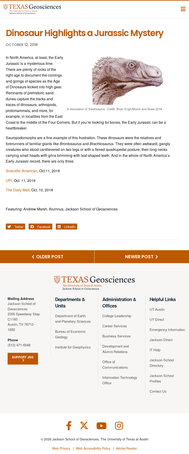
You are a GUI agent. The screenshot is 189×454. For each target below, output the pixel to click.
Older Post (49, 256)
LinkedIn (69, 226)
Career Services (114, 325)
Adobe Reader (126, 448)
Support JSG (22, 357)
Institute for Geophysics (73, 347)
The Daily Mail (18, 190)
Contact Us (158, 391)
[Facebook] (69, 425)
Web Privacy (61, 448)
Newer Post (140, 256)
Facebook (43, 226)
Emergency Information (167, 329)
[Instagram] (119, 425)
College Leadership (116, 315)
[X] (84, 425)
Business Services (116, 335)
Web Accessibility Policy (93, 448)
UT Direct (157, 319)
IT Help (155, 349)
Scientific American (21, 170)
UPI (9, 180)
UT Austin (157, 309)
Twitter (18, 226)
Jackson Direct (161, 339)
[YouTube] (101, 425)
